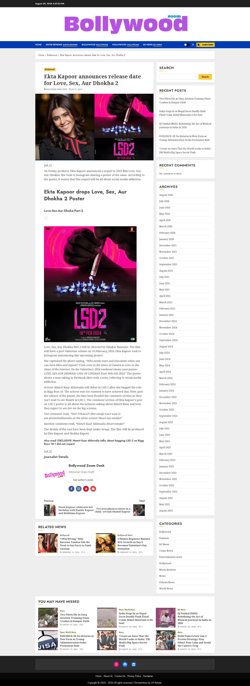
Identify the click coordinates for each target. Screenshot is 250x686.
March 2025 (165, 302)
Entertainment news (170, 557)
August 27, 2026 (70, 625)
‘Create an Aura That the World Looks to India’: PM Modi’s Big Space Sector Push (134, 640)
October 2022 (166, 485)
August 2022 (166, 498)
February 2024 (167, 384)
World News (166, 588)
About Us (108, 676)
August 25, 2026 (70, 649)
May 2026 (164, 213)
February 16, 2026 (70, 552)
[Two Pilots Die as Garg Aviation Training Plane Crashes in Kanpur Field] (48, 617)
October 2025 (166, 258)
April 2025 (165, 296)
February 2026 (167, 232)
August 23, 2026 (187, 649)
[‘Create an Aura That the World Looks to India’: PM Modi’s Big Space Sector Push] (107, 640)
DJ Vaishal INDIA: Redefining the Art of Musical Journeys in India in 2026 (185, 125)
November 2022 (168, 479)
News (130, 535)
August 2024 (166, 346)
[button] (193, 45)
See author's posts (83, 480)
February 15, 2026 (128, 552)
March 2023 (165, 453)
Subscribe (207, 44)
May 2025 (164, 289)
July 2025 (164, 277)
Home (38, 44)
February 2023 (167, 460)
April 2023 (165, 447)
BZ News (152, 44)
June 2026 (164, 207)
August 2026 (166, 195)
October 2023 (166, 409)
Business (164, 538)
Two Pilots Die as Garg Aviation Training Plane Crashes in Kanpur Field (74, 618)
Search (166, 67)
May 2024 (164, 365)
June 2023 (164, 434)
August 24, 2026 (129, 649)
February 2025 (167, 308)
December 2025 (168, 245)
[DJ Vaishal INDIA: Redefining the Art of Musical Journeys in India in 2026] (165, 617)
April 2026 (165, 220)
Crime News (166, 550)
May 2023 (164, 441)
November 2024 (168, 327)
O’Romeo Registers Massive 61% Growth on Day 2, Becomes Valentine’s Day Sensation (134, 543)
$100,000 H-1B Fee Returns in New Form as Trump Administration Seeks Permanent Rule (77, 640)
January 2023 (166, 466)
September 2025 (168, 264)
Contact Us (120, 676)
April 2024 (165, 371)
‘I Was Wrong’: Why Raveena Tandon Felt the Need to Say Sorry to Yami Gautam (75, 543)
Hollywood (125, 44)
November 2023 (168, 403)
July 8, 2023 (76, 89)
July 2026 (164, 201)
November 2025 (168, 251)
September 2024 (168, 340)
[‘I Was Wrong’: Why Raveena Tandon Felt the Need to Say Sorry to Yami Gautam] (48, 543)
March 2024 (165, 378)
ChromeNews (140, 682)
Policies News (166, 582)
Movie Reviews (61, 44)
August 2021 (166, 510)
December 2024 (168, 321)
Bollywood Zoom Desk (56, 89)
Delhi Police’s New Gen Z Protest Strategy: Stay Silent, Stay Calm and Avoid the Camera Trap (194, 640)
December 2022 (168, 472)
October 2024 (166, 333)
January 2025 (166, 314)
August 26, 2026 (129, 627)
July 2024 (164, 352)
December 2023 (168, 397)
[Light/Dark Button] (187, 44)
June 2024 (164, 359)
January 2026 (166, 239)
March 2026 (165, 226)
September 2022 (168, 491)
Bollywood (95, 44)
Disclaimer (148, 676)
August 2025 (166, 270)
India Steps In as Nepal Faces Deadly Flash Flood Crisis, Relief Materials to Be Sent (136, 618)
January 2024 (166, 390)
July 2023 (164, 428)
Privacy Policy (134, 676)
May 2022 (164, 504)
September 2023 (168, 415)
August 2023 (166, 422)
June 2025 (164, 283)
